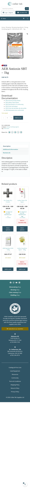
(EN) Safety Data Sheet (12, 102)
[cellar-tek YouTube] (16, 283)
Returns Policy (15, 388)
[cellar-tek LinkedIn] (19, 283)
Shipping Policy (15, 385)
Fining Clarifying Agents (13, 127)
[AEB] (4, 66)
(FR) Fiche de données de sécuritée (15, 108)
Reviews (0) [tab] (6, 153)
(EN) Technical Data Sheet (12, 100)
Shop (15, 287)
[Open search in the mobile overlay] (15, 8)
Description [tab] (7, 146)
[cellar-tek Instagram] (13, 283)
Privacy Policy (15, 392)
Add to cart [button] (8, 269)
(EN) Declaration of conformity (14, 104)
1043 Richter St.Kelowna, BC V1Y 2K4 (15, 338)
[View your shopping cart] (23, 18)
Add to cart (18, 118)
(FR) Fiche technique (11, 106)
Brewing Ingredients (18, 27)
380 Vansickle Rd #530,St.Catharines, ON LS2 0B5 (15, 351)
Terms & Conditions (15, 381)
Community (15, 378)
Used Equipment (15, 371)
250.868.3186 (15, 342)
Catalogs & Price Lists (15, 367)
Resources (15, 374)
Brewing (8, 27)
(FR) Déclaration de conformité (14, 110)
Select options (8, 229)
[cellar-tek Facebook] (10, 283)
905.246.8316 (15, 355)
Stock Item (6, 128)
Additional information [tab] (10, 149)
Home (3, 27)
